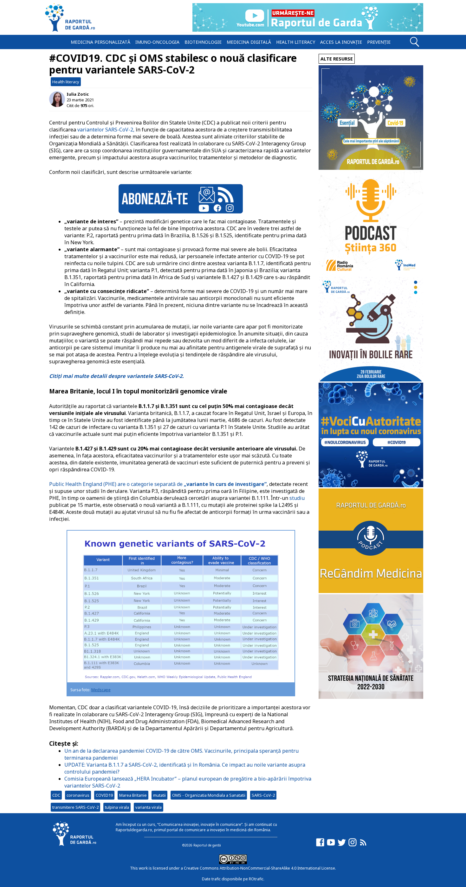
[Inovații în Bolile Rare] (371, 379)
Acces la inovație (341, 42)
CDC (56, 795)
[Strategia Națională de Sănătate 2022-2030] (371, 697)
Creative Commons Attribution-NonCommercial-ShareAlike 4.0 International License (259, 868)
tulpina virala (117, 807)
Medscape (101, 689)
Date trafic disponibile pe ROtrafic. (233, 879)
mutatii (159, 795)
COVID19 (104, 795)
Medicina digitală (249, 42)
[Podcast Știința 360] (371, 274)
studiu (297, 498)
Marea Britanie (133, 795)
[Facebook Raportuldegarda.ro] (320, 845)
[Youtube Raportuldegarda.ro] (331, 845)
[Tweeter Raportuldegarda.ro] (341, 845)
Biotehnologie (203, 42)
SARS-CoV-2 (263, 795)
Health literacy (295, 42)
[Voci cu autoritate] (371, 485)
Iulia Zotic (78, 94)
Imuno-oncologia (157, 42)
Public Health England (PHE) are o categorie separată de (158, 484)
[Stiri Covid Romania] (371, 168)
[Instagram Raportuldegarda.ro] (352, 845)
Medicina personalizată (100, 42)
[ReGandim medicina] (371, 591)
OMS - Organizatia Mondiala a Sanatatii (208, 795)
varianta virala (148, 807)
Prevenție (379, 42)
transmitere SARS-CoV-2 (75, 807)
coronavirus (78, 795)
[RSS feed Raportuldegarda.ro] (363, 845)
